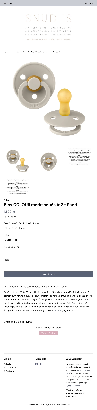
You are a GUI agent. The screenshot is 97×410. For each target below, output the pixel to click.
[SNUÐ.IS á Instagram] (40, 364)
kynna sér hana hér (74, 386)
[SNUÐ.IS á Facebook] (36, 364)
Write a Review (48, 333)
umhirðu (58, 310)
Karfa (90, 3)
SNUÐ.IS (51, 405)
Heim (6, 52)
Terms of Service (11, 367)
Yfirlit (9, 3)
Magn (6, 260)
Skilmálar (7, 364)
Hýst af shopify (63, 405)
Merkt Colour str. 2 (19, 52)
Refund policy (9, 371)
